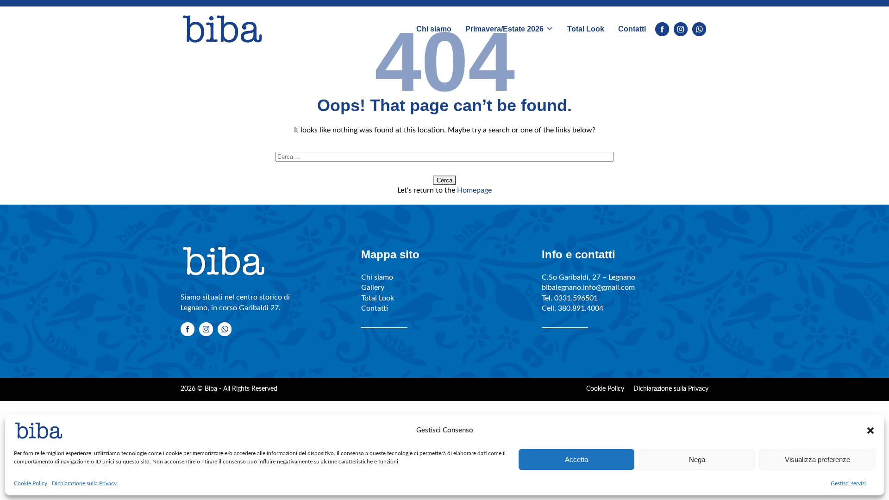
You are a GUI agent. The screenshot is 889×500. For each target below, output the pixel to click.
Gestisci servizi (848, 483)
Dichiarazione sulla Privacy (84, 483)
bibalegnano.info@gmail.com (588, 287)
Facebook (662, 29)
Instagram (681, 29)
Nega (697, 459)
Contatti (632, 29)
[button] (870, 430)
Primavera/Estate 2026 (504, 29)
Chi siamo (433, 29)
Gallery (372, 287)
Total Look (585, 29)
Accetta (576, 459)
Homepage (474, 190)
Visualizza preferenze (817, 459)
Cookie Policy (30, 483)
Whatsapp (699, 29)
